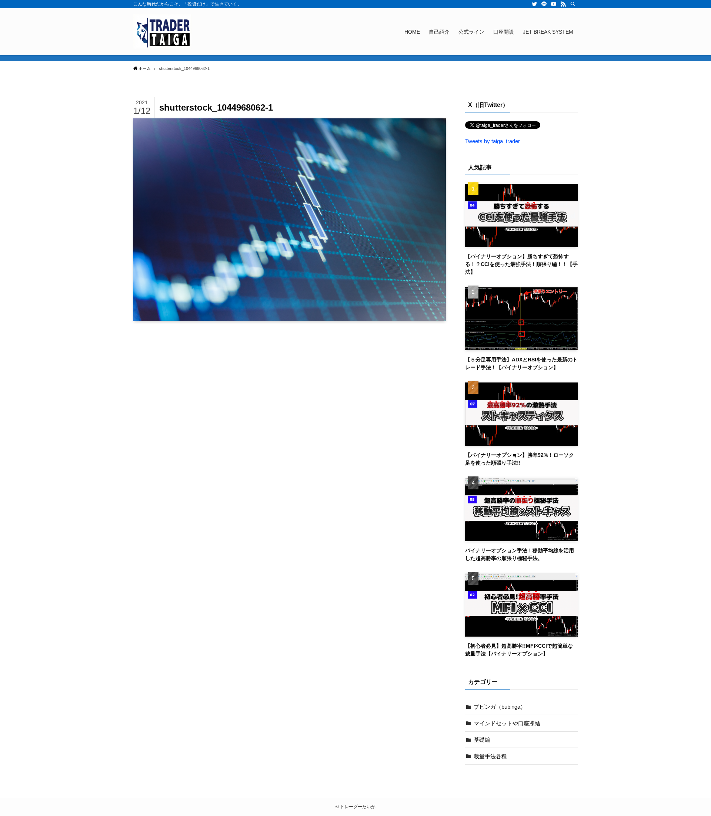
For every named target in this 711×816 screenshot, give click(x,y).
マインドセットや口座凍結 (507, 723)
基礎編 (482, 739)
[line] (544, 4)
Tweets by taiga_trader (492, 141)
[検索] (573, 4)
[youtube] (553, 4)
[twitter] (534, 4)
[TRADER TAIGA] (162, 31)
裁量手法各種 (490, 756)
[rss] (563, 4)
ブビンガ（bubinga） (500, 707)
